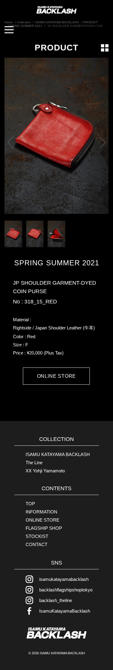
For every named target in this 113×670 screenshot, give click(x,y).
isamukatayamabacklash (64, 579)
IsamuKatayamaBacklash (64, 610)
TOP (30, 503)
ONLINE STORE (56, 376)
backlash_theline (55, 600)
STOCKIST (37, 536)
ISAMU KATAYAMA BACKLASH (58, 454)
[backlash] (56, 633)
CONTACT (36, 544)
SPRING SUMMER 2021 (56, 263)
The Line (34, 462)
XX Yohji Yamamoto (45, 470)
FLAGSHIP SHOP (44, 528)
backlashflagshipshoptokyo (66, 589)
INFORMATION (41, 511)
